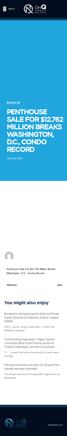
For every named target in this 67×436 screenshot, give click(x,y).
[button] (10, 9)
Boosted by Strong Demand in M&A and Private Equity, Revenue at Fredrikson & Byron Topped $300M (31, 317)
